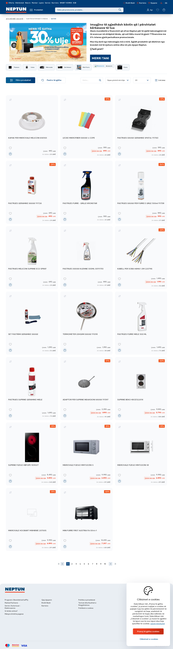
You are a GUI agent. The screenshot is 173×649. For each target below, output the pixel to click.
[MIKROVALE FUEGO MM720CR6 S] (86, 454)
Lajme (41, 3)
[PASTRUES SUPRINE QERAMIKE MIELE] (32, 388)
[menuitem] (58, 564)
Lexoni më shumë (157, 624)
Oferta (11, 3)
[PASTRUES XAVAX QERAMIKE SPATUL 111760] (141, 126)
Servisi (47, 3)
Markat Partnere (11, 603)
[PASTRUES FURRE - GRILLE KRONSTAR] (86, 192)
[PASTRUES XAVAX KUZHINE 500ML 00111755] (86, 257)
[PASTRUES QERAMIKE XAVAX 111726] (32, 192)
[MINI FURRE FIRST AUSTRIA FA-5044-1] (86, 519)
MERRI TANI (100, 58)
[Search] (119, 10)
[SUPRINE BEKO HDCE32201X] (141, 388)
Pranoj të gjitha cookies (148, 631)
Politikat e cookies (85, 608)
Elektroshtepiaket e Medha (37, 19)
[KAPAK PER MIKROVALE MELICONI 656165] (32, 126)
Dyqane (154, 3)
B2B (74, 3)
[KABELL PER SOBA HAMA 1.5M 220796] (141, 257)
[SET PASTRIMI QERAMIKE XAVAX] (32, 323)
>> (115, 564)
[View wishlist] (158, 10)
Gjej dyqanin (47, 600)
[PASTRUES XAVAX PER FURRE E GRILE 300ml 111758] (141, 192)
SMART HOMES (66, 3)
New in (28, 3)
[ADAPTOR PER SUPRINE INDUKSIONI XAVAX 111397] (86, 388)
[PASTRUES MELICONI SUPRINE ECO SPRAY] (32, 257)
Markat (35, 3)
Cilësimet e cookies (149, 639)
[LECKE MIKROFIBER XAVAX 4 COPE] (86, 126)
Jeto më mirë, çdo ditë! (14, 19)
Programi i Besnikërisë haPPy (16, 600)
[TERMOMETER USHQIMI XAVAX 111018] (86, 323)
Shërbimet (19, 3)
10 (105, 564)
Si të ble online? (11, 611)
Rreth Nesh (130, 3)
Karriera (55, 3)
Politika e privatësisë (86, 600)
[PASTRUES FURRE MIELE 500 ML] (141, 323)
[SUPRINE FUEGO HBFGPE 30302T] (32, 454)
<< (58, 564)
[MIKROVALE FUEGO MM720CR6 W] (141, 454)
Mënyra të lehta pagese (14, 614)
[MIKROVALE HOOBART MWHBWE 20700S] (32, 519)
